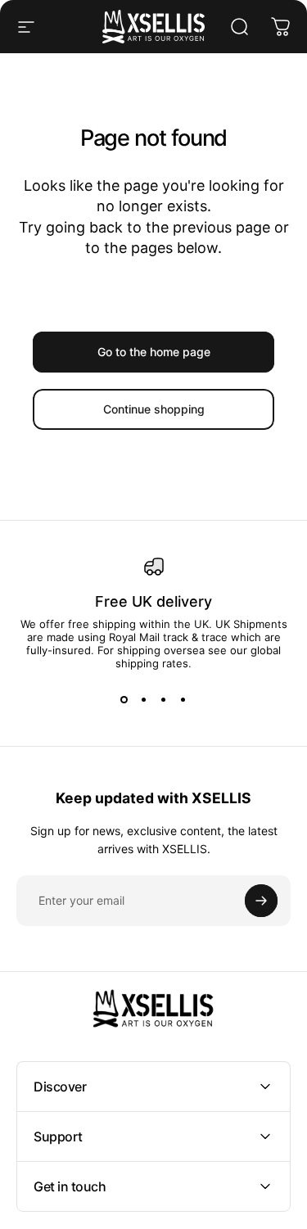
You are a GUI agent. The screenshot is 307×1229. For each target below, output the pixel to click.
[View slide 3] (164, 699)
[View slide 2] (144, 699)
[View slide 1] (124, 699)
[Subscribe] (261, 900)
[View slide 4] (183, 699)
